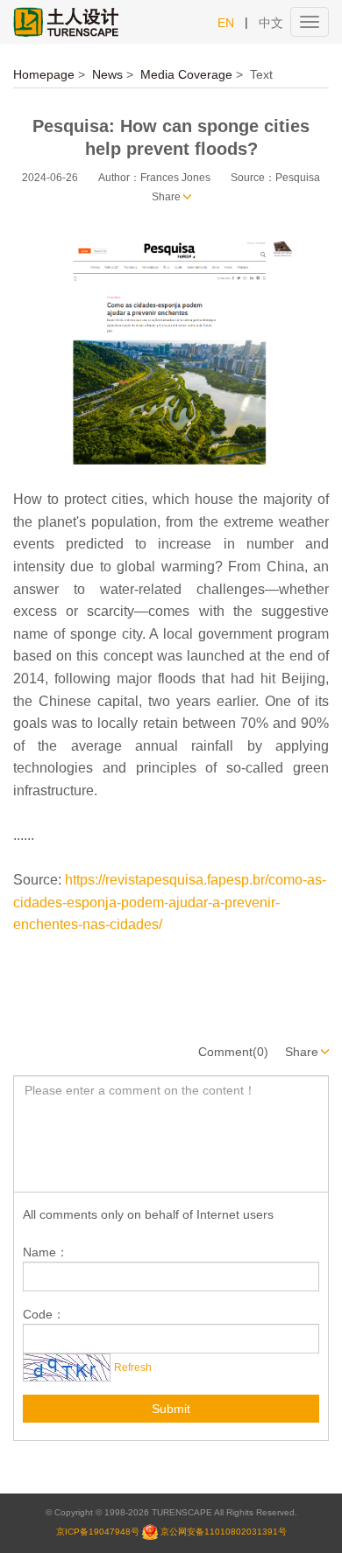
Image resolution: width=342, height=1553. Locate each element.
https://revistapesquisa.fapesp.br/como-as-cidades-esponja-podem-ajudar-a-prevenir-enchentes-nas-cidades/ (169, 902)
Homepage (44, 74)
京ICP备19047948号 (97, 1531)
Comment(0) (233, 1052)
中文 (271, 23)
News (107, 74)
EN (225, 23)
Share (166, 197)
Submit (171, 1409)
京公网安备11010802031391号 (223, 1531)
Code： (44, 1314)
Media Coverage (186, 74)
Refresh (133, 1367)
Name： (45, 1252)
